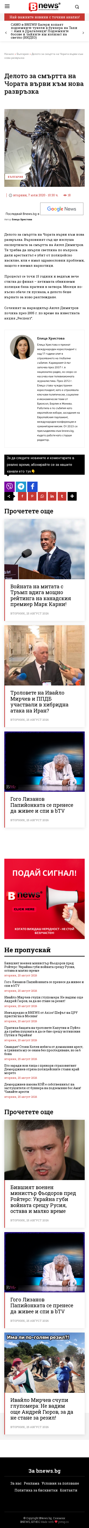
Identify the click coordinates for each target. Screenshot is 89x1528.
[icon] (9, 488)
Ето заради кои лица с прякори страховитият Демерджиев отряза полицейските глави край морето (41, 1069)
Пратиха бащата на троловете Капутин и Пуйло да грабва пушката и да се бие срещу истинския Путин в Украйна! (42, 1031)
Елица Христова (22, 219)
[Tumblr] (62, 496)
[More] (72, 496)
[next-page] (83, 33)
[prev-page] (6, 33)
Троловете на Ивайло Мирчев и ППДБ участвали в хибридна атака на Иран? (39, 701)
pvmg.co (63, 1522)
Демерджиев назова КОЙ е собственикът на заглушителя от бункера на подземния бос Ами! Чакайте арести (42, 1088)
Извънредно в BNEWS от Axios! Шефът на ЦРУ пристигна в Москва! (41, 1014)
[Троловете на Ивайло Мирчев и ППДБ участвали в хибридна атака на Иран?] (44, 655)
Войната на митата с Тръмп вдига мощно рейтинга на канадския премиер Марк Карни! (40, 595)
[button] (79, 6)
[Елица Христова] (22, 389)
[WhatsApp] (42, 496)
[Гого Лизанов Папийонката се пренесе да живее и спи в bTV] (44, 761)
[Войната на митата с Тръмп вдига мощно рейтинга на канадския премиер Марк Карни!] (44, 549)
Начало (9, 54)
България (23, 54)
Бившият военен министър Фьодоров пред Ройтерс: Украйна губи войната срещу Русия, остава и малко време (39, 967)
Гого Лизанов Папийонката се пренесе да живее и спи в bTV (41, 805)
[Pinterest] (32, 496)
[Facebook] (22, 496)
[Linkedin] (52, 496)
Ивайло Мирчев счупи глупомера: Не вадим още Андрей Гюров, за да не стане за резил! (43, 999)
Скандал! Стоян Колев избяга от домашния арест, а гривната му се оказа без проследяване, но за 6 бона (43, 1050)
